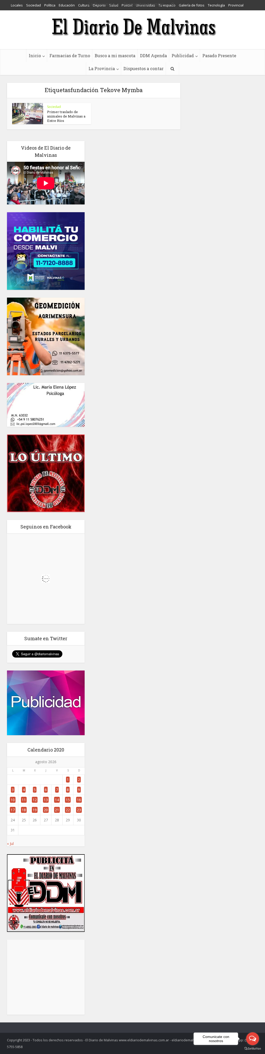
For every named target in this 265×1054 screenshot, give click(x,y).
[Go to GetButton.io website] (252, 1048)
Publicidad (183, 55)
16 (79, 799)
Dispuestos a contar (143, 68)
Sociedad (54, 107)
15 (68, 799)
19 (35, 809)
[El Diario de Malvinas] (132, 26)
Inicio (35, 55)
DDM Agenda (153, 55)
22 (68, 809)
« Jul (10, 843)
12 (35, 799)
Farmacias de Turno (69, 55)
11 (24, 799)
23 (79, 809)
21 (57, 809)
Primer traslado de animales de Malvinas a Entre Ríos (66, 116)
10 (13, 799)
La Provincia (102, 68)
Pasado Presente (219, 55)
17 (13, 809)
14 (57, 799)
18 (24, 809)
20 (46, 809)
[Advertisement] (45, 977)
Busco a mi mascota (115, 55)
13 (46, 799)
